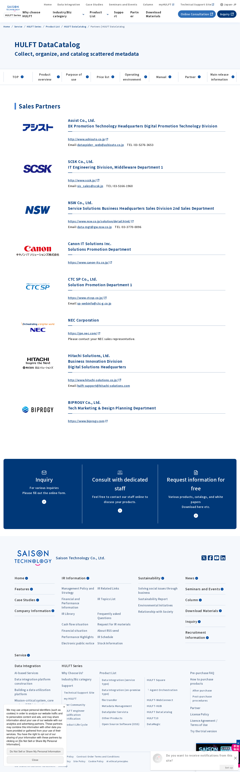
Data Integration (68, 4)
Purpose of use (74, 77)
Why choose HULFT (31, 14)
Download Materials (153, 14)
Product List (96, 14)
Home (48, 4)
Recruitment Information (195, 635)
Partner (134, 14)
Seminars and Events (123, 4)
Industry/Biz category (62, 14)
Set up (229, 767)
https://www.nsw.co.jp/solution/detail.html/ (99, 221)
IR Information (74, 578)
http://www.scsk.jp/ (82, 180)
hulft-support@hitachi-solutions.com (103, 385)
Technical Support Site (195, 4)
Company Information (33, 610)
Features (22, 589)
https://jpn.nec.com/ (82, 333)
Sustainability (149, 578)
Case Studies (94, 4)
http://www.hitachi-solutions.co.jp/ (93, 380)
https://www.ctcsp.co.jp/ (85, 298)
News (189, 578)
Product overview (44, 77)
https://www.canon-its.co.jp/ (88, 262)
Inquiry (225, 14)
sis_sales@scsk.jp (90, 186)
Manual (161, 77)
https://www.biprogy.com (86, 421)
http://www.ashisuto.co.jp (86, 139)
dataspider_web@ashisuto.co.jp (100, 145)
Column (148, 4)
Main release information (219, 77)
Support (118, 14)
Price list (103, 77)
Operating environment (132, 77)
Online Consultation (195, 14)
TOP (15, 77)
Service (20, 655)
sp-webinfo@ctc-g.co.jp (94, 303)
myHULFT (165, 4)
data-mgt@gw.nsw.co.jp (94, 227)
